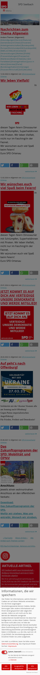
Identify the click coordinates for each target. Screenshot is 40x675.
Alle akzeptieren (32, 667)
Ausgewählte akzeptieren (19, 667)
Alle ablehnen (6, 667)
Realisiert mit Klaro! (32, 672)
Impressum (12, 646)
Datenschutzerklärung (10, 644)
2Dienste (12, 660)
